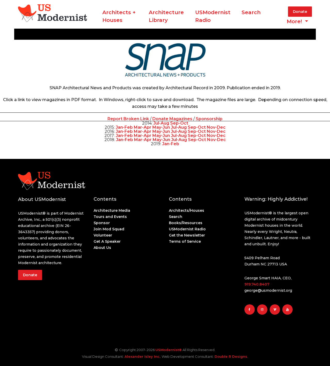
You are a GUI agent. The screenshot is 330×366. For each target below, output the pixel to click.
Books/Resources (185, 223)
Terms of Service (185, 241)
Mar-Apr (142, 127)
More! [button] (295, 21)
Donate (300, 11)
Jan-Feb (124, 127)
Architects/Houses (186, 210)
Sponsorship (209, 118)
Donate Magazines (172, 118)
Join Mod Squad (109, 229)
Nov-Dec (216, 127)
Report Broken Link (128, 118)
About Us (102, 247)
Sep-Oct (179, 123)
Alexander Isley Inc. (142, 356)
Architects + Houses (119, 16)
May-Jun (161, 127)
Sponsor (102, 223)
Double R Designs (230, 356)
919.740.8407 (256, 284)
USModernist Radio (212, 16)
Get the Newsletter (187, 235)
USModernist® (168, 350)
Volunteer (103, 235)
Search (251, 12)
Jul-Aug (161, 123)
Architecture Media (112, 210)
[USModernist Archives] (52, 20)
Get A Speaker (107, 241)
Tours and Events (110, 216)
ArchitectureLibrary (166, 16)
